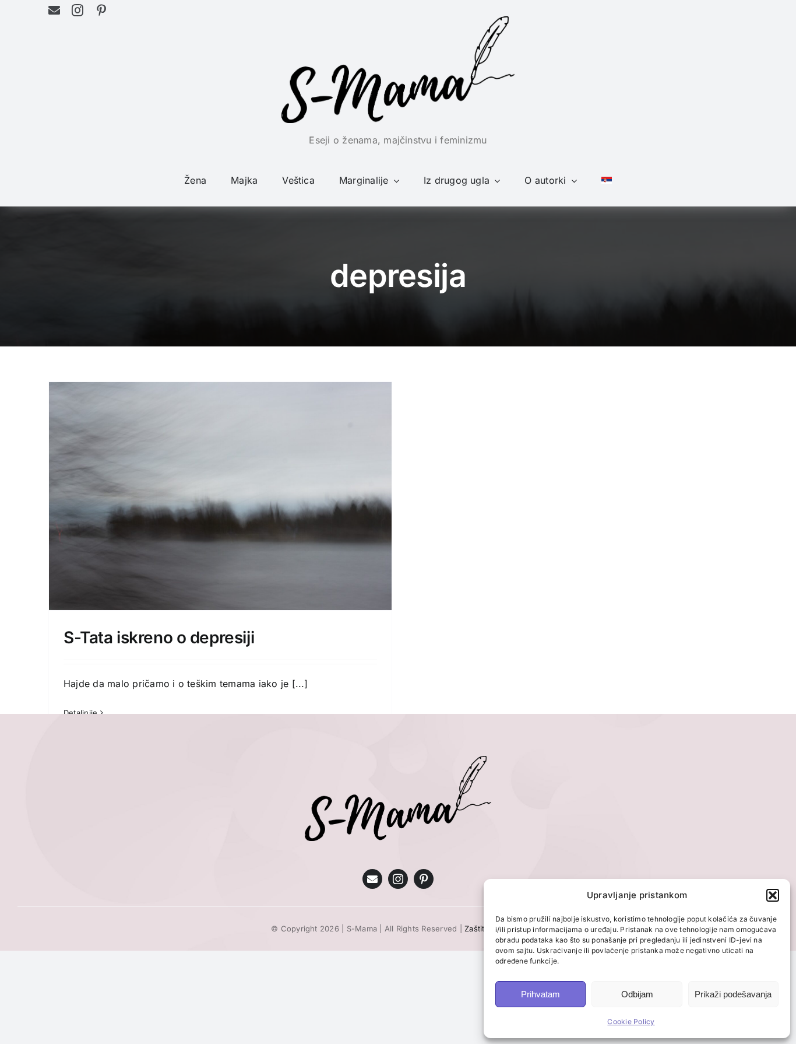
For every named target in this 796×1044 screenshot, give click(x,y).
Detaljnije (80, 712)
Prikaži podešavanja (733, 994)
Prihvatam (540, 994)
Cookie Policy (630, 1021)
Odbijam (637, 994)
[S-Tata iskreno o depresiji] (220, 496)
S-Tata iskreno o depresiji (159, 637)
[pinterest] (101, 10)
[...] (300, 683)
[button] (773, 895)
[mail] (54, 10)
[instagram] (77, 10)
